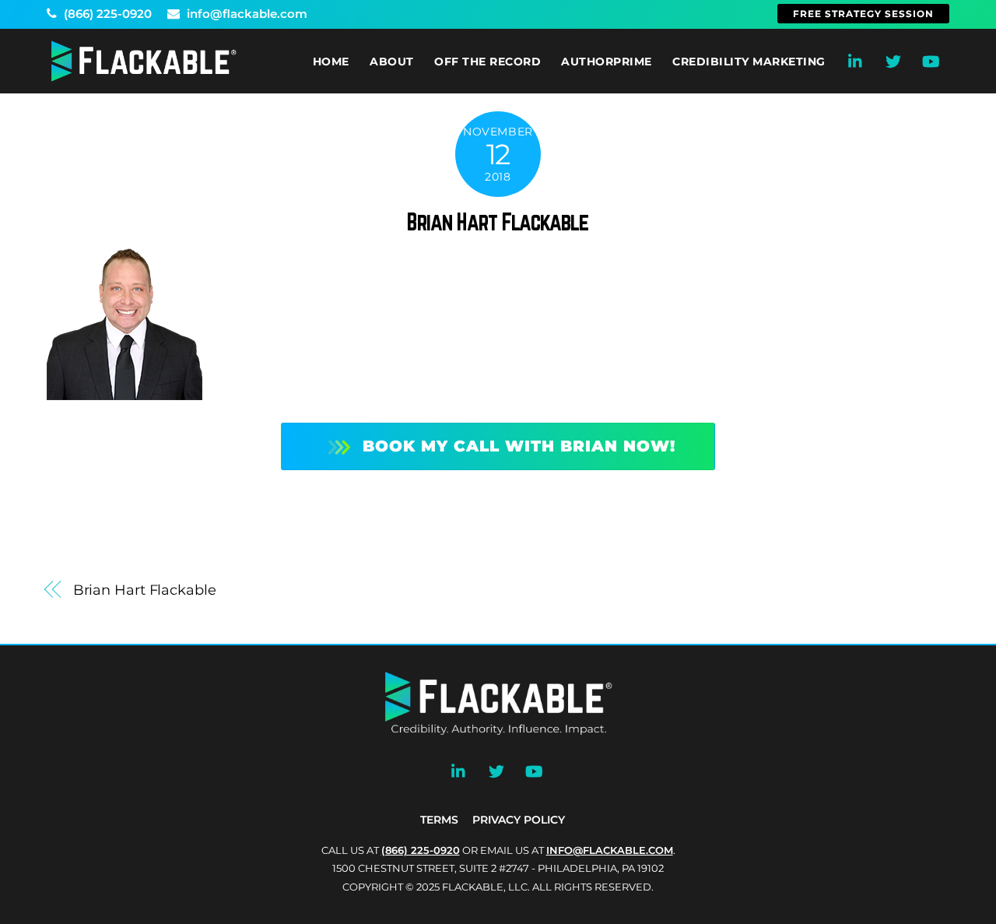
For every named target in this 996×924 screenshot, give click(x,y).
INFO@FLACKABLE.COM (609, 850)
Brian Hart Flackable (497, 222)
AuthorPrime (606, 61)
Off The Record (487, 61)
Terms (439, 820)
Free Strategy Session (863, 13)
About (392, 61)
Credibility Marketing (749, 61)
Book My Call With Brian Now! (519, 446)
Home (331, 61)
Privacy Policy (518, 820)
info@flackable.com (245, 13)
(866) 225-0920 (106, 13)
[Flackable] (144, 78)
